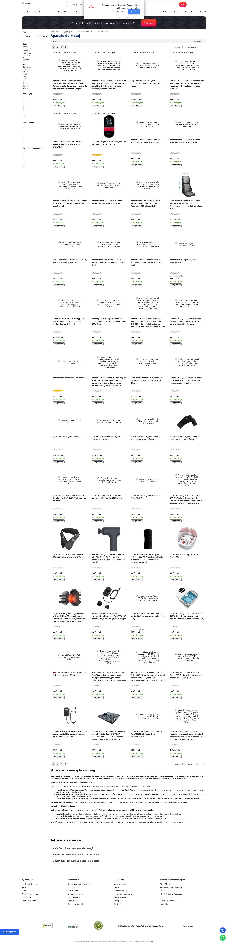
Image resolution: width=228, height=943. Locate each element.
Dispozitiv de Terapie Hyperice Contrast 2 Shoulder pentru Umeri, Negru (146, 83)
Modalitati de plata (29, 884)
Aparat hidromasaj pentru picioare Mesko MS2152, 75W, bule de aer (107, 201)
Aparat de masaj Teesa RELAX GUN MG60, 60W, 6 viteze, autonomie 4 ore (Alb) (147, 616)
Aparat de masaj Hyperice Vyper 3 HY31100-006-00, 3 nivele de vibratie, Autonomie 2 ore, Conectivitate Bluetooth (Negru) (147, 558)
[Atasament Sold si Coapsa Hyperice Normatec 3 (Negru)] (109, 421)
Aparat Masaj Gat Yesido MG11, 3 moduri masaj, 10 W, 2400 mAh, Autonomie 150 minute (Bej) (145, 203)
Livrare (154, 12)
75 (23, 112)
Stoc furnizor (27, 53)
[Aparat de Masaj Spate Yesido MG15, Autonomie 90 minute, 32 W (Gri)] (148, 124)
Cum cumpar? (73, 887)
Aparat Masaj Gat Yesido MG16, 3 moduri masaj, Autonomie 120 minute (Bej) (108, 262)
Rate (24, 887)
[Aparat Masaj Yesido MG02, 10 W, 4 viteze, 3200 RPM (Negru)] (70, 244)
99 (23, 143)
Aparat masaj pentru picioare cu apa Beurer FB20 (186, 555)
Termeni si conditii (75, 904)
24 (23, 100)
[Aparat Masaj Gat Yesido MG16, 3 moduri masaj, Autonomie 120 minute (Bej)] (109, 244)
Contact (203, 12)
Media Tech (27, 79)
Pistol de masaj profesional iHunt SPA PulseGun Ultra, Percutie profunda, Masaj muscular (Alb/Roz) (186, 380)
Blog (176, 12)
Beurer (26, 76)
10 (23, 96)
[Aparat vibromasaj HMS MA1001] (70, 421)
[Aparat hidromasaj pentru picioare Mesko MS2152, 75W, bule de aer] (109, 185)
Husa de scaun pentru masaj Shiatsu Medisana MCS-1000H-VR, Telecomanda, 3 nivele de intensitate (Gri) (186, 204)
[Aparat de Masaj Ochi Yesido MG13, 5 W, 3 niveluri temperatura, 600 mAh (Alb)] (148, 244)
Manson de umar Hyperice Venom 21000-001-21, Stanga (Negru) (184, 437)
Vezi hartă (150, 941)
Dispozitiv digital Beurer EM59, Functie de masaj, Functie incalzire (109, 142)
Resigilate (26, 60)
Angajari (117, 900)
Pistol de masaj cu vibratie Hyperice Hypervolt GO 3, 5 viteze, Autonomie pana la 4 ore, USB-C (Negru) (186, 321)
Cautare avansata (197, 41)
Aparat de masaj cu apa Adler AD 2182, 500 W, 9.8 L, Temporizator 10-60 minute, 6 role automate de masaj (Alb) (187, 616)
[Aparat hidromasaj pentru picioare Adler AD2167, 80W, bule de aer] (187, 124)
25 (23, 103)
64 (23, 166)
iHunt (26, 69)
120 (24, 116)
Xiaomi (26, 86)
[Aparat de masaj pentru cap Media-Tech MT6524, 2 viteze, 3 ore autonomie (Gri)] (148, 716)
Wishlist (71, 900)
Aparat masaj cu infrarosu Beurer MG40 (70, 377)
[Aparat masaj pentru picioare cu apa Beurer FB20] (187, 539)
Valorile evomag (120, 884)
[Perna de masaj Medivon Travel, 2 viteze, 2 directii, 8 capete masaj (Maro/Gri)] (70, 126)
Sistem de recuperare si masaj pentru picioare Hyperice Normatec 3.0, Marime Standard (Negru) (69, 321)
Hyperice (27, 67)
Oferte (25, 46)
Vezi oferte (149, 23)
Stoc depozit (27, 51)
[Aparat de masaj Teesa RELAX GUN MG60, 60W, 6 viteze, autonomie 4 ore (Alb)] (148, 598)
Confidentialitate (29, 900)
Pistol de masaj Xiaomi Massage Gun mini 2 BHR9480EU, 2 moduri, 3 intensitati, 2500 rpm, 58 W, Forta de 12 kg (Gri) (109, 558)
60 (23, 109)
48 (23, 107)
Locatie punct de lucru (123, 894)
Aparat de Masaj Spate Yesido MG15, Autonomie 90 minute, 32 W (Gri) (147, 140)
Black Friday (165, 884)
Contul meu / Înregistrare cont (80, 884)
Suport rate (26, 897)
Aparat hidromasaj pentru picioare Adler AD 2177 (146, 496)
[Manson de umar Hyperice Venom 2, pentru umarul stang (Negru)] (148, 421)
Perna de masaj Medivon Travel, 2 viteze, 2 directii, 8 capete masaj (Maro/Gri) (67, 144)
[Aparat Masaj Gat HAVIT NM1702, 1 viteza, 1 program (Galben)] (70, 657)
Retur (165, 12)
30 (23, 105)
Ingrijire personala (70, 31)
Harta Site (164, 904)
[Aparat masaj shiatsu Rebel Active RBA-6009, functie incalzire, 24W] (70, 539)
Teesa (25, 83)
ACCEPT (134, 12)
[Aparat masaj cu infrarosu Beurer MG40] (70, 362)
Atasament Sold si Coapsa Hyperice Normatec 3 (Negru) (107, 437)
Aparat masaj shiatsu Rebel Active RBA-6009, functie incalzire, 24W (68, 555)
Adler (25, 81)
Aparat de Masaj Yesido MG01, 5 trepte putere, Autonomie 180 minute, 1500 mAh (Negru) (70, 203)
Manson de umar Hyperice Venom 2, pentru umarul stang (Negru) (146, 437)
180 (24, 118)
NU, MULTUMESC (118, 12)
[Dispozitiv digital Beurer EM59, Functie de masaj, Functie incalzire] (109, 126)
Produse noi (27, 55)
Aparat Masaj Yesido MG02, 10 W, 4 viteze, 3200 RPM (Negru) (70, 260)
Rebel (25, 72)
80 (23, 114)
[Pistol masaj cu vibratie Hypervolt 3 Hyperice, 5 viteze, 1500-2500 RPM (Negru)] (148, 362)
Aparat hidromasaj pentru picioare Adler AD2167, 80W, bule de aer (185, 140)
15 (23, 140)
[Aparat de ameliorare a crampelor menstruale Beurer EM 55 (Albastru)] (109, 480)
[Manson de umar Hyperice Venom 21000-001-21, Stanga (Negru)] (187, 421)
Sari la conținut (9, 932)
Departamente (120, 897)
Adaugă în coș (59, 106)
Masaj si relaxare (85, 31)
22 (23, 98)
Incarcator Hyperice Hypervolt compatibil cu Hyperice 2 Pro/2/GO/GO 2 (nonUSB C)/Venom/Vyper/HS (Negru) (109, 616)
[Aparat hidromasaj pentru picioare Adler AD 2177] (148, 480)
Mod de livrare (74, 897)
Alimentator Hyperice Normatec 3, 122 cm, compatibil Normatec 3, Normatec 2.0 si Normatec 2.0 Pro (70, 734)
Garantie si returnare (76, 894)
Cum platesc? (73, 890)
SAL (161, 897)
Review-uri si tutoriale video (171, 887)
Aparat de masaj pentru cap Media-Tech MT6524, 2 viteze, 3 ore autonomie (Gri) (146, 734)
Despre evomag (120, 890)
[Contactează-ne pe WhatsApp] (223, 938)
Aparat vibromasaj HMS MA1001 (67, 436)
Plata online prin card (30, 894)
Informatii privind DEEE (169, 900)
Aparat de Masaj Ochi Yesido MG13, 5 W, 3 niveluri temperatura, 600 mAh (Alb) (147, 262)
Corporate (189, 12)
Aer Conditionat (79, 12)
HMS (25, 88)
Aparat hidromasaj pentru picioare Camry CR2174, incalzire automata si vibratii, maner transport (186, 675)
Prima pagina (55, 31)
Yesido (26, 74)
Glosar (162, 890)
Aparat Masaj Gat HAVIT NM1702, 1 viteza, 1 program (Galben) (70, 673)
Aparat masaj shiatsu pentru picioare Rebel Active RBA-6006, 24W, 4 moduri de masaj (69, 498)
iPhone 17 (62, 12)
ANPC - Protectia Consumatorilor (173, 894)
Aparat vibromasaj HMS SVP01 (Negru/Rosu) (183, 260)
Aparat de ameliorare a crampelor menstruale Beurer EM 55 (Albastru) (107, 496)
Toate (24, 57)
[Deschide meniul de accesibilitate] (223, 930)
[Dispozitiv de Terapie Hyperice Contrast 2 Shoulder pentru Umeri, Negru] (148, 65)
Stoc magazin (27, 48)
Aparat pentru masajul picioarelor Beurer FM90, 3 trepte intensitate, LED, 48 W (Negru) (109, 321)
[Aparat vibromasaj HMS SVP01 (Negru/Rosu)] (187, 244)
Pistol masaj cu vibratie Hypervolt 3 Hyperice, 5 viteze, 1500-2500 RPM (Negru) (146, 380)
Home (116, 887)
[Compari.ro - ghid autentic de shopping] (98, 929)
